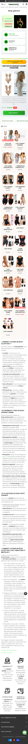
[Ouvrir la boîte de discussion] (24, 732)
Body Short (8, 249)
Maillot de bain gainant (10, 650)
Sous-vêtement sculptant (12, 7)
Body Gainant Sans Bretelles (20, 311)
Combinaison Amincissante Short (8, 208)
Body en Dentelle (20, 290)
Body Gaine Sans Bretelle (8, 166)
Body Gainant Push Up (20, 208)
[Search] (23, 4)
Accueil (2, 7)
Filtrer (5, 126)
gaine (6, 456)
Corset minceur (7, 652)
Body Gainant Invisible (20, 144)
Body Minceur (8, 290)
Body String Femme (8, 311)
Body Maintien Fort (20, 187)
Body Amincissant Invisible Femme (8, 229)
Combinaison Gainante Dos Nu (20, 167)
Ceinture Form (10, 736)
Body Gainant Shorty (8, 187)
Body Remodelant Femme (8, 270)
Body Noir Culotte (20, 270)
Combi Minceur (20, 249)
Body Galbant (8, 331)
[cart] (26, 4)
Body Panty (20, 228)
